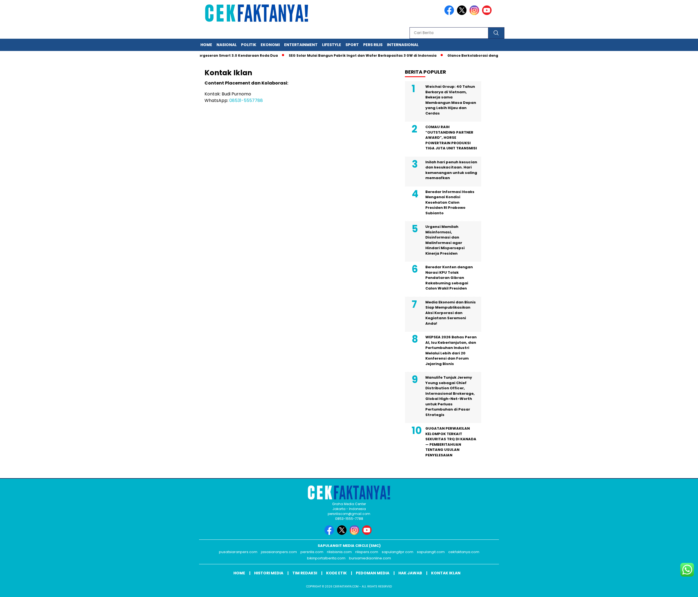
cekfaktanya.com (463, 551)
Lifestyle (331, 44)
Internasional (403, 44)
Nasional (226, 44)
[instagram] (475, 14)
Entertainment (301, 44)
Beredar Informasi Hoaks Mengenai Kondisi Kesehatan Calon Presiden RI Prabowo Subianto (449, 202)
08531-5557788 (246, 100)
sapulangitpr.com (397, 551)
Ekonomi (270, 44)
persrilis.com (311, 551)
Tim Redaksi (304, 573)
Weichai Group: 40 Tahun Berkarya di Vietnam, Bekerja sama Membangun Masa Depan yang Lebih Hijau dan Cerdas (450, 100)
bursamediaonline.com (370, 558)
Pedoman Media (372, 573)
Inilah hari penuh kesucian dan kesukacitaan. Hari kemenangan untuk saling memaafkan (451, 170)
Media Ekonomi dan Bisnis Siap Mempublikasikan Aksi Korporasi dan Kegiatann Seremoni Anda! (450, 313)
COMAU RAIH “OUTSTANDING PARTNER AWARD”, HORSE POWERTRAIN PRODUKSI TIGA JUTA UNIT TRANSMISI (451, 137)
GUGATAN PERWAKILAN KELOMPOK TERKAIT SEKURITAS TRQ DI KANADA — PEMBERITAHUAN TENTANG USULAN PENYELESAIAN (450, 442)
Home (206, 44)
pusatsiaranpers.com (238, 551)
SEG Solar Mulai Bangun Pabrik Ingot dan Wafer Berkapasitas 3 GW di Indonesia (352, 55)
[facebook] (450, 14)
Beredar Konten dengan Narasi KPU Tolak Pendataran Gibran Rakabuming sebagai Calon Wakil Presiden (449, 277)
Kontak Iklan (446, 573)
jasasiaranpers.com (279, 551)
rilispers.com (366, 551)
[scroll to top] (672, 588)
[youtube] (488, 14)
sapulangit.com (431, 551)
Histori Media (268, 573)
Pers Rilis (373, 44)
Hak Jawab (410, 573)
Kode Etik (336, 573)
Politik (248, 44)
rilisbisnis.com (339, 551)
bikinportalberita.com (326, 558)
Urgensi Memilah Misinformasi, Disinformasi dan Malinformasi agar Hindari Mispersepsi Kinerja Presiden (445, 240)
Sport (352, 44)
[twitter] (462, 14)
